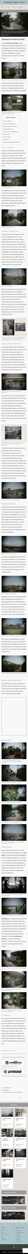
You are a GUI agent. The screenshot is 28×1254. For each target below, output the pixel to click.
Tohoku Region (18, 1239)
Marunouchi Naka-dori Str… (20, 1119)
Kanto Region (5, 34)
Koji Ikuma (8, 1087)
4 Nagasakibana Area (7, 129)
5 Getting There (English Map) (10, 131)
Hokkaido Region (19, 1241)
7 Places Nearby (6, 137)
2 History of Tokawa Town (8, 123)
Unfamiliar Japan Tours (12, 1252)
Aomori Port (4, 1237)
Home (3, 1230)
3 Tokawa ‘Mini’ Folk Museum (9, 126)
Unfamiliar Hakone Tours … (7, 1119)
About (3, 1232)
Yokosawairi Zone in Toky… (20, 1160)
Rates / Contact (4, 1234)
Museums (13, 1092)
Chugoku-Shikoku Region (20, 1232)
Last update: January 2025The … (7, 1165)
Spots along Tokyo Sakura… (7, 1160)
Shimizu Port (4, 1239)
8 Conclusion (5, 139)
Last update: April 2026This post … (19, 1165)
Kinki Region (5, 252)
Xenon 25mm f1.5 (19, 1092)
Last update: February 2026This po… (7, 1125)
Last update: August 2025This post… (19, 1125)
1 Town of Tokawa (6, 121)
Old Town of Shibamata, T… (6, 1139)
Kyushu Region (18, 1230)
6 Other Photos (6, 134)
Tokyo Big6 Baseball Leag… (20, 1139)
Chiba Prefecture (6, 1092)
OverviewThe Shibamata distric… (6, 1145)
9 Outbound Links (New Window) (10, 142)
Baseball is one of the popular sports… (20, 1145)
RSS (14, 1247)
